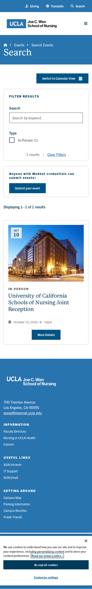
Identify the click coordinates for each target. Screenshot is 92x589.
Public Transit (13, 517)
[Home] (5, 45)
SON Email (11, 477)
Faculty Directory (15, 431)
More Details (46, 335)
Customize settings (46, 577)
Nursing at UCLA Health (20, 438)
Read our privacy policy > (47, 556)
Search (14, 108)
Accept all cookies (46, 565)
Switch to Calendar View (58, 78)
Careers (9, 444)
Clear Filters (56, 154)
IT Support (11, 471)
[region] (46, 560)
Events (19, 45)
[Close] (86, 541)
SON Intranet (12, 464)
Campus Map (12, 498)
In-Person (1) (28, 140)
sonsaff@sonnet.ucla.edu (23, 413)
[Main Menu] (85, 23)
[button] (54, 6)
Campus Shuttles (15, 510)
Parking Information (17, 504)
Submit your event (27, 188)
